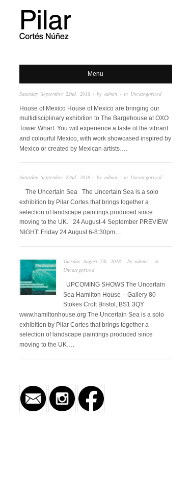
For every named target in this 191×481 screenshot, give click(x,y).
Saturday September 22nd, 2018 (54, 93)
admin (110, 93)
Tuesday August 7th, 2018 (92, 261)
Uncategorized (145, 93)
